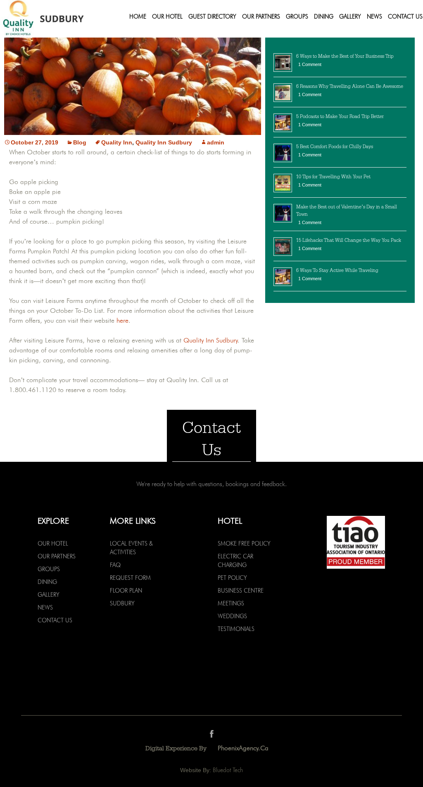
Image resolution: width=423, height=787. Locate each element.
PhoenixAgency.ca (243, 748)
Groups (297, 17)
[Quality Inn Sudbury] (55, 19)
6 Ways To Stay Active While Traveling (337, 270)
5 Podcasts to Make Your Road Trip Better (340, 116)
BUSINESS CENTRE (241, 590)
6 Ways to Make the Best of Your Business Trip (345, 56)
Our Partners (261, 17)
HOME (137, 17)
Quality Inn (116, 142)
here (122, 320)
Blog (79, 142)
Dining (323, 17)
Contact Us (405, 17)
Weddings (232, 616)
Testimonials (236, 629)
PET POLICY (232, 577)
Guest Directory (212, 17)
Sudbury (122, 603)
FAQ (115, 565)
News (374, 17)
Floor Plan (126, 590)
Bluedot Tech (228, 770)
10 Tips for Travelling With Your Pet (333, 177)
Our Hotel (167, 17)
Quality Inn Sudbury (163, 142)
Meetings (231, 603)
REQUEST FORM (130, 577)
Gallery (350, 17)
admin (215, 142)
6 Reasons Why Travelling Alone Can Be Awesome (349, 86)
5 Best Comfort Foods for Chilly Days (334, 146)
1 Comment (309, 64)
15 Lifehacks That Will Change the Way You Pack (348, 240)
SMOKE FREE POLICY (244, 543)
